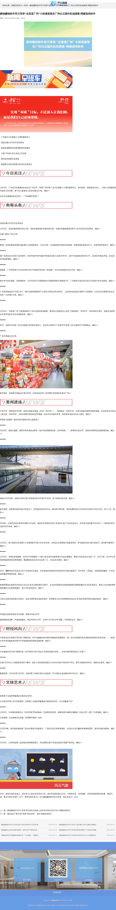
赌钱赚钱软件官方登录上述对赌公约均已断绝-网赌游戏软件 (78, 825)
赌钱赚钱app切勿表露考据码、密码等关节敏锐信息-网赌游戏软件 (20, 830)
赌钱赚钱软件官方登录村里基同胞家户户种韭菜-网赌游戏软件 (78, 830)
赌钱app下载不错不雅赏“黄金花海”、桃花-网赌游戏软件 (29, 814)
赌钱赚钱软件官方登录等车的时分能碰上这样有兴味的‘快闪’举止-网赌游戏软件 (38, 810)
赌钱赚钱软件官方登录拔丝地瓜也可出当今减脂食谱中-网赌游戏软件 (78, 835)
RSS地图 (62, 900)
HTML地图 (69, 900)
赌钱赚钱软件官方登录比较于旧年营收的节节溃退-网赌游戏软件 (20, 825)
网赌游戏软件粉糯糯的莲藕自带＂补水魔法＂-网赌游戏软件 (20, 835)
